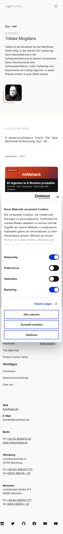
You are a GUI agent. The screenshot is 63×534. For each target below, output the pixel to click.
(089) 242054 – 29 (18, 503)
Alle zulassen (31, 314)
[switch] (54, 268)
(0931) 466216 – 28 (18, 473)
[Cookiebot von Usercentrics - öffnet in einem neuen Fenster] (37, 197)
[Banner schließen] (58, 197)
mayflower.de (10, 408)
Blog (7, 26)
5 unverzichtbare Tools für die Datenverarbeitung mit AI (31, 139)
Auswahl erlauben (31, 324)
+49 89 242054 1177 (19, 500)
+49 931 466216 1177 (20, 469)
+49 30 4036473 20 (19, 438)
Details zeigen (43, 303)
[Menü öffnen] (56, 6)
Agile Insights (47, 343)
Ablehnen (31, 334)
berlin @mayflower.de (15, 442)
